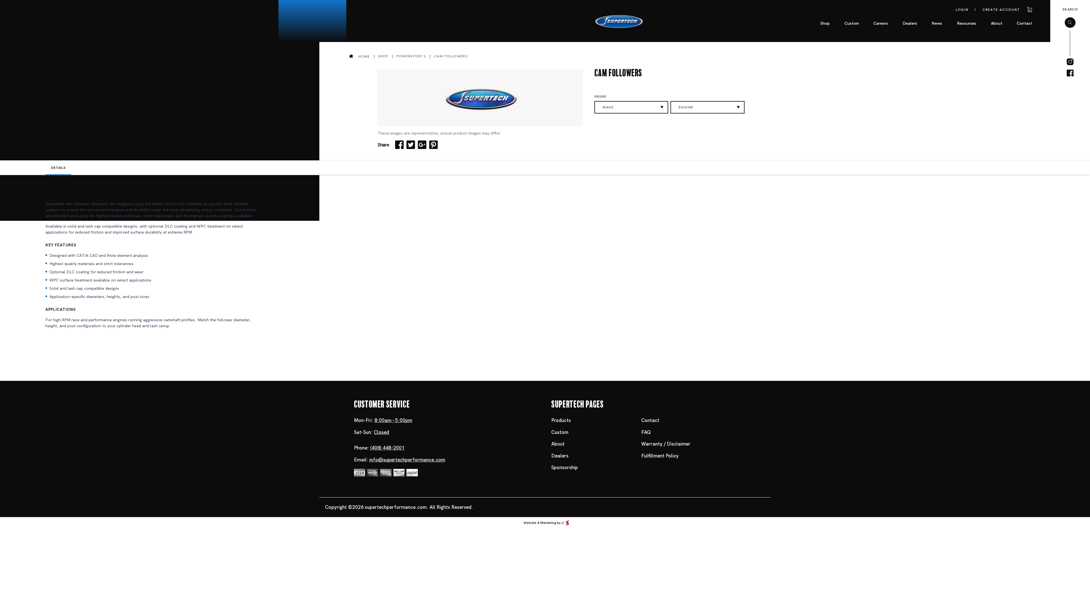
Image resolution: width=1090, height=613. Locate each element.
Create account (1001, 9)
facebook (1070, 73)
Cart (1028, 9)
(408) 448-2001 (387, 448)
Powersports (411, 56)
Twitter (410, 144)
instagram (1070, 62)
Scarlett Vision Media (567, 523)
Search (1070, 9)
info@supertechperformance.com (407, 460)
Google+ (422, 144)
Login (962, 9)
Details (58, 167)
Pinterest (433, 144)
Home (364, 56)
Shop (383, 56)
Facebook (399, 144)
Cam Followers (451, 56)
